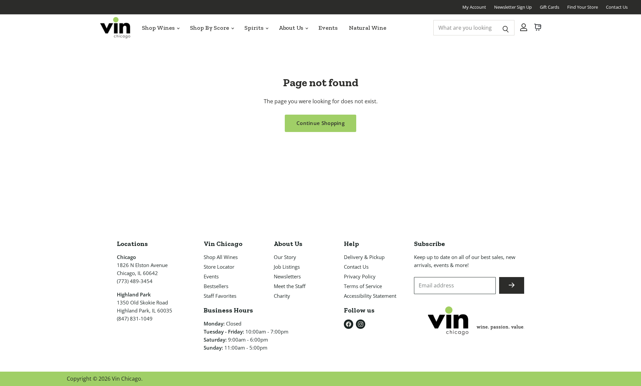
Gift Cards (549, 7)
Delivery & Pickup (364, 257)
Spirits (254, 27)
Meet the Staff (289, 286)
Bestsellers (216, 286)
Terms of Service (363, 286)
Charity (282, 295)
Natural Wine (367, 27)
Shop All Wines (221, 257)
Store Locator (219, 266)
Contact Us (617, 7)
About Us (291, 27)
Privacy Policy (360, 276)
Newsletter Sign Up (513, 7)
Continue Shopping (320, 123)
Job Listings (287, 266)
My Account (474, 7)
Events (328, 27)
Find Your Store (582, 7)
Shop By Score (210, 27)
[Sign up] (511, 285)
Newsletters (287, 276)
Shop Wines (159, 27)
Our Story (285, 257)
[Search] (505, 27)
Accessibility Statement (370, 295)
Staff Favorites (220, 295)
